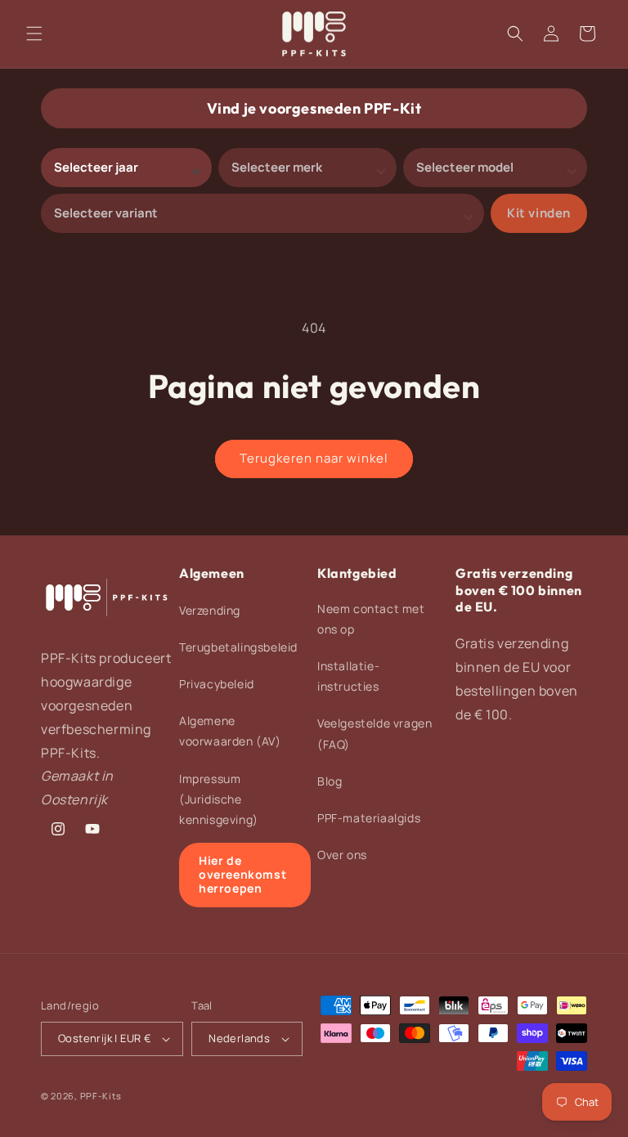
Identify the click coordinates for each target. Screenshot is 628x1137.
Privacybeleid (216, 684)
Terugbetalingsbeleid (238, 647)
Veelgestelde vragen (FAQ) (374, 733)
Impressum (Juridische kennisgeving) (218, 799)
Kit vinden (539, 213)
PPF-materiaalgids (368, 818)
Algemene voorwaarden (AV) (230, 731)
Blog (329, 781)
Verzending (209, 610)
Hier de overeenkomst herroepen (242, 874)
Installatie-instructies (348, 676)
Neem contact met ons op (371, 619)
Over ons (342, 854)
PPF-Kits (101, 1096)
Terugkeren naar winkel (314, 458)
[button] (34, 33)
